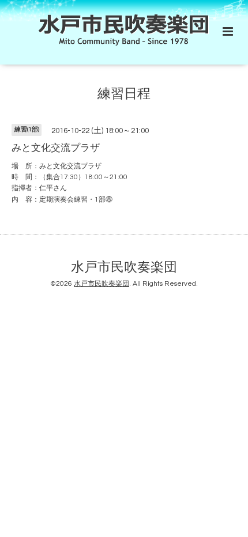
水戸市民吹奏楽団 (124, 267)
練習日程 (124, 93)
